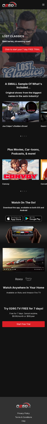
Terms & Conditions (23, 417)
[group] (20, 111)
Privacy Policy (23, 413)
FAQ (23, 421)
